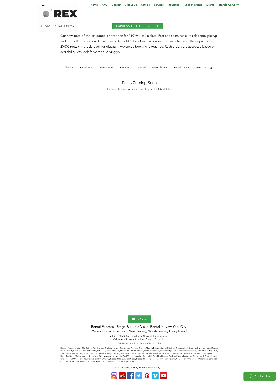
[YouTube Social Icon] (163, 375)
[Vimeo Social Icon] (155, 375)
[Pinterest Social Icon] (147, 375)
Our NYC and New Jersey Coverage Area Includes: (140, 343)
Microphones (159, 67)
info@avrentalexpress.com (153, 335)
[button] (131, 3)
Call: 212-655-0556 (118, 335)
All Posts (68, 67)
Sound (142, 67)
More (199, 67)
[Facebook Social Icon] (130, 375)
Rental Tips (86, 67)
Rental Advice (182, 67)
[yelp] (122, 375)
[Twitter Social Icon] (138, 375)
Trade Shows (106, 67)
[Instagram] (114, 375)
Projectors (126, 67)
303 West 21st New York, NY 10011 (144, 338)
